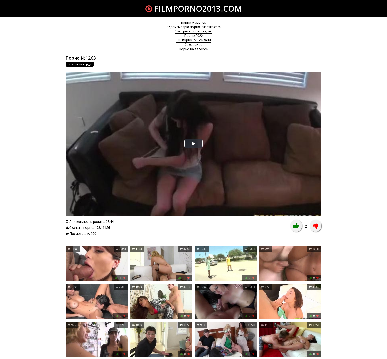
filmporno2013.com (197, 8)
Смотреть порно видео (193, 31)
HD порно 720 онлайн (193, 40)
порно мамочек (193, 22)
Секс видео (193, 44)
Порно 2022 (193, 35)
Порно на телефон (193, 49)
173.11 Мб (102, 227)
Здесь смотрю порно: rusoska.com (194, 27)
